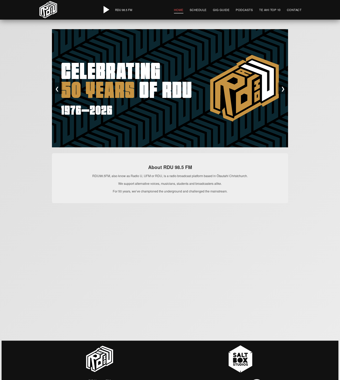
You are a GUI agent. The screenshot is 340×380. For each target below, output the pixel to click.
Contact (294, 10)
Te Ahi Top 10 (270, 10)
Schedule (198, 10)
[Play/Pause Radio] (105, 9)
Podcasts (244, 10)
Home (178, 10)
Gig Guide (221, 10)
